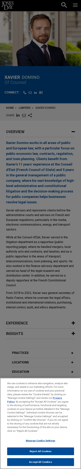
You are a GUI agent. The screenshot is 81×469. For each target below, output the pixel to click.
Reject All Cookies (40, 451)
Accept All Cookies (40, 462)
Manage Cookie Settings (40, 440)
